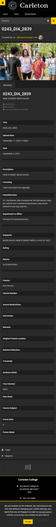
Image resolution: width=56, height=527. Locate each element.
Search (53, 20)
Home (16, 14)
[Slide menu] (2, 2)
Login (7, 449)
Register (9, 455)
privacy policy (45, 511)
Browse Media (30, 14)
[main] (28, 250)
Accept (28, 521)
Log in (5, 14)
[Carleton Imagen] (28, 5)
